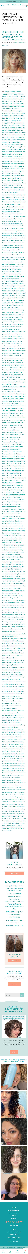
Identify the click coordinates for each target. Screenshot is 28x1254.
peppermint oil (7, 660)
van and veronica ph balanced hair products (12, 778)
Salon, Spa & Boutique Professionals (14, 1238)
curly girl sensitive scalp (13, 295)
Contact (14, 1218)
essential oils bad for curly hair (12, 410)
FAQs (14, 1229)
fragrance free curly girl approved (13, 456)
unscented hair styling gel (14, 742)
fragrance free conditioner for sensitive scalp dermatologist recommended (13, 444)
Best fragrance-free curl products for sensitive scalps (13, 156)
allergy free (6, 123)
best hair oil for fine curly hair (12, 183)
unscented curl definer (16, 725)
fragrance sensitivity (9, 485)
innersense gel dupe (18, 600)
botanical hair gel (15, 228)
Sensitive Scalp (19, 106)
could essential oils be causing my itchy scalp (13, 264)
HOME (3, 1252)
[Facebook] (11, 1225)
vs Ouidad (8, 792)
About (14, 1215)
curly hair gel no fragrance (14, 303)
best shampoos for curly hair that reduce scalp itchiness (13, 219)
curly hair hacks (14, 310)
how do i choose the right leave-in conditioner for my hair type (13, 566)
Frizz (21, 103)
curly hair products (8, 319)
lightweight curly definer (10, 638)
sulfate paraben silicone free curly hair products (12, 715)
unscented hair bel (15, 737)
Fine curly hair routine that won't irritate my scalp (13, 437)
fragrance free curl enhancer (12, 451)
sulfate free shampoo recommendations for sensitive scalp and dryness (13, 710)
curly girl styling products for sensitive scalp (13, 298)
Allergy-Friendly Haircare (12, 91)
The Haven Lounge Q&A (14, 920)
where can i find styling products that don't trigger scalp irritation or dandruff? (14, 799)
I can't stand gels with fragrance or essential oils (13, 578)
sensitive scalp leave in (10, 686)
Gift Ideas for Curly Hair (14, 912)
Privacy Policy (14, 1234)
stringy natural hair (8, 703)
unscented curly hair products (12, 730)
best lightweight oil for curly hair (13, 197)
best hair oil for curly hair (15, 180)
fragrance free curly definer (11, 454)
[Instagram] (14, 1225)
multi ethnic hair (8, 643)
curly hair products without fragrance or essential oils (14, 351)
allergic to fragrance (12, 118)
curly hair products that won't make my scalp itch (13, 341)
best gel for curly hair (13, 168)
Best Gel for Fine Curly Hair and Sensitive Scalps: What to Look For (13, 36)
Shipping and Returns (14, 1232)
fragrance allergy (8, 442)
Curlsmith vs (15, 281)
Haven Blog (17, 1252)
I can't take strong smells (15, 586)
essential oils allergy (17, 408)
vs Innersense (11, 790)
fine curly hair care (19, 427)
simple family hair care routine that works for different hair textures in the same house (13, 698)
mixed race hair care (16, 641)
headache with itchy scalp (15, 552)
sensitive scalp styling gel (15, 691)
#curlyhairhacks (9, 111)
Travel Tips (14, 923)
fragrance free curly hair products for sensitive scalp (13, 468)
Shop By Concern (13, 1210)
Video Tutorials (14, 1213)
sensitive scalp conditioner (11, 679)
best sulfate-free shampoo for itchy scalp (12, 223)
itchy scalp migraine (9, 629)
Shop (14, 1207)
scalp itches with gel (18, 677)
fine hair (16, 439)
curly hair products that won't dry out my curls (13, 334)
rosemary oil (6, 677)
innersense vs (13, 610)
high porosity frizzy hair (10, 554)
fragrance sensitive (15, 482)
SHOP (10, 1252)
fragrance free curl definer (11, 449)
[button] (14, 873)
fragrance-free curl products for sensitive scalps (12, 487)
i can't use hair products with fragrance (13, 588)
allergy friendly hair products (15, 127)
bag (24, 1252)
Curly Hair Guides (14, 896)
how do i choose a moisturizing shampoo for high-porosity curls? (13, 562)
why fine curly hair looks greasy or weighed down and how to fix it (13, 826)
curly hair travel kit (16, 375)
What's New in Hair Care (10, 108)
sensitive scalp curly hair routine (13, 684)
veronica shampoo (14, 785)
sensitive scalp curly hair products (13, 682)
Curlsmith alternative (16, 276)
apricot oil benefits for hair (11, 130)
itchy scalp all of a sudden (16, 626)
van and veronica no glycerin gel (13, 766)
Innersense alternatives (10, 593)
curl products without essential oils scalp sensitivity (11, 274)
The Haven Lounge (14, 1241)
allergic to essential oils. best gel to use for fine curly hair (13, 115)
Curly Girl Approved (18, 96)
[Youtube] (17, 1225)
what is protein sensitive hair (14, 794)
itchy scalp (5, 624)
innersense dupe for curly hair (12, 595)
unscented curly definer (10, 727)
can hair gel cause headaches (12, 235)
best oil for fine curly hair (14, 202)
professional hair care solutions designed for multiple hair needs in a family (13, 672)
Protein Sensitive (8, 106)
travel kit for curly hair (16, 718)
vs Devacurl (11, 787)
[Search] (22, 995)
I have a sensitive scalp (17, 590)
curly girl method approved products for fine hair (13, 283)
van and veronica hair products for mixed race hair (13, 756)
